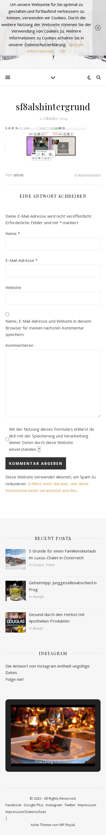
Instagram (54, 804)
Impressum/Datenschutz (25, 811)
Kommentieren (19, 345)
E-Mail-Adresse (21, 260)
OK (63, 51)
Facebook (13, 804)
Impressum (87, 804)
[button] (40, 751)
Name (12, 233)
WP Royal (67, 824)
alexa (19, 174)
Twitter (70, 804)
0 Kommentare (87, 175)
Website (13, 287)
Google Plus (33, 804)
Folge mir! (14, 679)
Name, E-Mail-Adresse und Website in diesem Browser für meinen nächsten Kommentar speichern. (48, 327)
